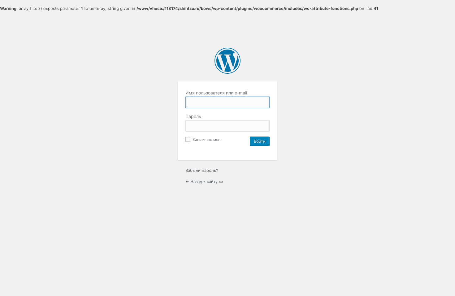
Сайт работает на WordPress (227, 61)
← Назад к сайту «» (204, 181)
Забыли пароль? (201, 170)
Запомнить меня (207, 139)
